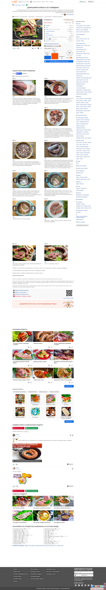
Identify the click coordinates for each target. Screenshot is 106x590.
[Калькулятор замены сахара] (50, 39)
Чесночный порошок (50, 31)
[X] (94, 586)
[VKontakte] (92, 586)
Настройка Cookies (17, 578)
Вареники (88, 148)
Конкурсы (51, 1)
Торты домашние (81, 34)
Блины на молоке (83, 106)
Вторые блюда (80, 140)
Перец (47, 29)
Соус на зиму (85, 79)
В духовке (78, 119)
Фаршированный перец (80, 127)
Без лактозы (35, 417)
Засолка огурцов (79, 79)
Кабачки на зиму (86, 53)
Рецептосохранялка (37, 1)
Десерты (79, 181)
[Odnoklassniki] (95, 586)
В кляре (81, 158)
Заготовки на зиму (81, 43)
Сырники (86, 102)
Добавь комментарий (32, 428)
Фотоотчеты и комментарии (52, 571)
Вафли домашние (79, 110)
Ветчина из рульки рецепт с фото (21, 379)
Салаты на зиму (79, 51)
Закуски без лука (43, 391)
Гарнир (78, 161)
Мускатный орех (49, 35)
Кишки (47, 33)
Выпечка (79, 96)
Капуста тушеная (79, 156)
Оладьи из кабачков (84, 108)
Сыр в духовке (85, 131)
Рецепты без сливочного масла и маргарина (66, 418)
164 (41, 48)
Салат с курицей (87, 25)
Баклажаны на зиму (80, 63)
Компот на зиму (87, 59)
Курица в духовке (87, 129)
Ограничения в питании (82, 210)
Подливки (78, 188)
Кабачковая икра (79, 53)
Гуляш (88, 150)
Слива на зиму (87, 63)
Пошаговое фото (40, 16)
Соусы (78, 186)
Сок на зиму (78, 55)
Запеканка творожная (84, 146)
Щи (88, 38)
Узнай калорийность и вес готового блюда (59, 61)
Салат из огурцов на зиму (81, 71)
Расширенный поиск (51, 569)
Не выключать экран (69, 19)
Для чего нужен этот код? (68, 298)
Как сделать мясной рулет (20, 522)
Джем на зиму (87, 65)
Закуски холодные (20, 417)
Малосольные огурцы (80, 65)
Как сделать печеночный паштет (62, 508)
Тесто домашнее (80, 170)
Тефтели (78, 154)
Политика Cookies (17, 576)
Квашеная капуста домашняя (81, 94)
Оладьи (89, 100)
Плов (77, 144)
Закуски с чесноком (54, 391)
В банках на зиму (79, 47)
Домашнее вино (79, 194)
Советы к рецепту (48, 16)
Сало (47, 27)
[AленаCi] (14, 435)
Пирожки (85, 100)
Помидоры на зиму (79, 45)
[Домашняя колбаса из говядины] (17, 43)
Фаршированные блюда (84, 121)
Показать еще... (69, 386)
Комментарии (32, 16)
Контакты (15, 581)
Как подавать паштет (59, 522)
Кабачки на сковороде (80, 125)
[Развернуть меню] (105, 589)
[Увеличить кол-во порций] (73, 21)
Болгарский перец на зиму (81, 49)
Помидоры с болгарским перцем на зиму (83, 77)
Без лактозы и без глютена (20, 391)
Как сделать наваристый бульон (42, 522)
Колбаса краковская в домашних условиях (62, 344)
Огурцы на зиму (87, 45)
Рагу (87, 144)
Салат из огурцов (79, 25)
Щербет (77, 183)
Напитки (79, 192)
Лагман (77, 158)
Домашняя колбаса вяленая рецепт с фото (63, 362)
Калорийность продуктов (57, 16)
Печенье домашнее (87, 98)
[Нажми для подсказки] (60, 46)
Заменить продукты (48, 22)
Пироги (77, 98)
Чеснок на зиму (79, 67)
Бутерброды (80, 199)
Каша (77, 142)
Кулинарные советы (35, 571)
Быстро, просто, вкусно (82, 168)
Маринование (35, 404)
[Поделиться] (105, 586)
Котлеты (80, 142)
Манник (77, 112)
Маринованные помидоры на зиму (82, 73)
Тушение (78, 123)
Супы (78, 36)
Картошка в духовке (84, 123)
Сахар (47, 39)
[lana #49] (14, 468)
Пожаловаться (17, 16)
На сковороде (86, 119)
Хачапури (89, 104)
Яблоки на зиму (87, 61)
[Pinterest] (99, 586)
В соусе (77, 121)
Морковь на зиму (85, 69)
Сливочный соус (84, 188)
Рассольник (81, 38)
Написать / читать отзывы (20, 292)
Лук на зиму (78, 69)
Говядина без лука (33, 391)
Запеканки (89, 142)
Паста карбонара (86, 152)
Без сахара (78, 212)
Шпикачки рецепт (38, 343)
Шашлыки (85, 142)
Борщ (77, 38)
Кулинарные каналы (51, 573)
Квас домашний (86, 194)
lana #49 (17, 467)
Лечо (84, 51)
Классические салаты (87, 27)
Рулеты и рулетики (83, 177)
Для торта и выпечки (81, 165)
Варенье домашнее (79, 59)
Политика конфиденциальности (20, 573)
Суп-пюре (78, 40)
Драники (77, 108)
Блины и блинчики (79, 100)
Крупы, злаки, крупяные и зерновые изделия (82, 217)
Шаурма (77, 177)
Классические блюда (81, 115)
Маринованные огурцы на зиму (82, 57)
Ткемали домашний (79, 190)
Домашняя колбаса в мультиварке (63, 379)
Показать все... (69, 421)
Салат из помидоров (84, 29)
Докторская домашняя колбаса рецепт (21, 362)
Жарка (82, 119)
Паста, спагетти (79, 150)
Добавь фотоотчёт (19, 428)
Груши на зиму (85, 81)
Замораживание (79, 131)
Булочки (77, 104)
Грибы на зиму (79, 81)
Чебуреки (84, 150)
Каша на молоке (79, 148)
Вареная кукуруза (79, 219)
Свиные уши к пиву (39, 379)
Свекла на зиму (79, 75)
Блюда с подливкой (84, 154)
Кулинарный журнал (35, 576)
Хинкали (77, 146)
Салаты (78, 23)
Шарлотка (81, 98)
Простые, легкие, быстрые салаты (82, 31)
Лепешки (89, 106)
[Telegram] (102, 586)
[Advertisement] (84, 12)
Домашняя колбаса (50, 404)
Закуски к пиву (50, 417)
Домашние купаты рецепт (40, 361)
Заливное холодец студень (81, 179)
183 (15, 48)
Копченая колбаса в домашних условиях (21, 344)
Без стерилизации (79, 61)
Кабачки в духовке (79, 129)
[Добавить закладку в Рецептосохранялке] (38, 48)
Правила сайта (16, 571)
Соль (47, 37)
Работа (47, 1)
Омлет (84, 148)
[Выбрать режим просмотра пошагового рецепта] (14, 96)
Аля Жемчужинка (70, 14)
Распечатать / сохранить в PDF (21, 294)
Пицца (81, 152)
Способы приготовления (82, 117)
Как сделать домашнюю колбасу (42, 508)
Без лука (66, 404)
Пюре (77, 163)
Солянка (82, 40)
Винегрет (78, 29)
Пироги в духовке (83, 104)
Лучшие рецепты (34, 569)
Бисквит (77, 106)
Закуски (79, 175)
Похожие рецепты (24, 16)
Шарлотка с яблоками (80, 102)
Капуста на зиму (86, 67)
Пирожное (82, 183)
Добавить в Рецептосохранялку (22, 290)
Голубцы (84, 144)
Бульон (85, 38)
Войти (91, 1)
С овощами (79, 201)
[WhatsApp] (101, 586)
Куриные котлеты (86, 156)
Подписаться (84, 575)
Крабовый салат (79, 27)
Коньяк (47, 40)
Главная (15, 569)
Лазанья (77, 152)
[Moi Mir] (97, 586)
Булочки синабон (87, 110)
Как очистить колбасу (18, 508)
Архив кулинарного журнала (37, 578)
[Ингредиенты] (105, 584)
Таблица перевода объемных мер (51, 43)
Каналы (43, 1)
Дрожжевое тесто (79, 172)
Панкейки (81, 112)
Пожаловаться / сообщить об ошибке (23, 296)
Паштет (88, 179)
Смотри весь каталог (83, 225)
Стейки (80, 144)
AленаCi (17, 434)
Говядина (48, 25)
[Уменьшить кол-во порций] (73, 23)
